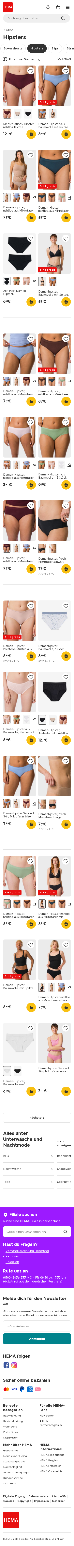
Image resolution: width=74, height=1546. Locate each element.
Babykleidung (12, 1415)
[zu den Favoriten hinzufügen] (31, 71)
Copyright (24, 1501)
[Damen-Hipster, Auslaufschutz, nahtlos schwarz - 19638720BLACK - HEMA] (28, 114)
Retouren (12, 1256)
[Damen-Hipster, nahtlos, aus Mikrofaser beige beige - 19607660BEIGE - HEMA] (6, 197)
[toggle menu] (67, 7)
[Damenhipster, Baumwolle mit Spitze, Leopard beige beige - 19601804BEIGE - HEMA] (52, 114)
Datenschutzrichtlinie (42, 1496)
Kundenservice (13, 1478)
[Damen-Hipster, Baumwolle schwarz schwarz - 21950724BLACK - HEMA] (17, 1071)
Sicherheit (9, 1483)
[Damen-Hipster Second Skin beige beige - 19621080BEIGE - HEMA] (16, 803)
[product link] (19, 86)
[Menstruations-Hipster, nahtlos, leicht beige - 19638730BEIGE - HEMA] (17, 114)
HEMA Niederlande (52, 1455)
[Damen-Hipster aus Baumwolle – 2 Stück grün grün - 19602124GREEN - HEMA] (16, 281)
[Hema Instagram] (14, 1365)
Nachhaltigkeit (12, 1467)
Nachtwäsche (12, 1169)
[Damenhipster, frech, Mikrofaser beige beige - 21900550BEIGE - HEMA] (52, 548)
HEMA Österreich (50, 1471)
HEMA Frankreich (50, 1466)
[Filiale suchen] (65, 1231)
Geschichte (10, 1450)
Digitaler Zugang (14, 1496)
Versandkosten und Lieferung (27, 1251)
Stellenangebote (14, 1461)
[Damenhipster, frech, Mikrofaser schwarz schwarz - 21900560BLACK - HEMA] (42, 548)
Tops (6, 1182)
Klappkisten (10, 1437)
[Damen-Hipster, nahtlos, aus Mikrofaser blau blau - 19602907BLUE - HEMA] (16, 197)
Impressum (41, 1501)
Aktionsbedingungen (16, 1472)
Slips (9, 30)
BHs (6, 1156)
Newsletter (46, 1415)
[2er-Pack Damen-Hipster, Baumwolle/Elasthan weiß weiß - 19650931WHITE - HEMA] (61, 465)
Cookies (8, 1501)
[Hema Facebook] (6, 1365)
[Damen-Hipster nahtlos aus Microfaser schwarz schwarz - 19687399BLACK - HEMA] (41, 987)
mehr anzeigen (64, 1143)
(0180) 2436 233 (14, 1277)
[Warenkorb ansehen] (58, 7)
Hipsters (37, 48)
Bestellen (12, 1262)
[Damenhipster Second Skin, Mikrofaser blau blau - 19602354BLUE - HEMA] (6, 803)
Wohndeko (10, 1426)
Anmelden (37, 1339)
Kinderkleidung (13, 1421)
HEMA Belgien (48, 1460)
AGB (63, 1496)
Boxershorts (13, 48)
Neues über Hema (15, 1456)
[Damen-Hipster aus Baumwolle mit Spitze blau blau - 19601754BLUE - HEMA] (42, 114)
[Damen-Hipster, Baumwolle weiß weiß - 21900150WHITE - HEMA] (7, 1071)
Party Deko (10, 1432)
